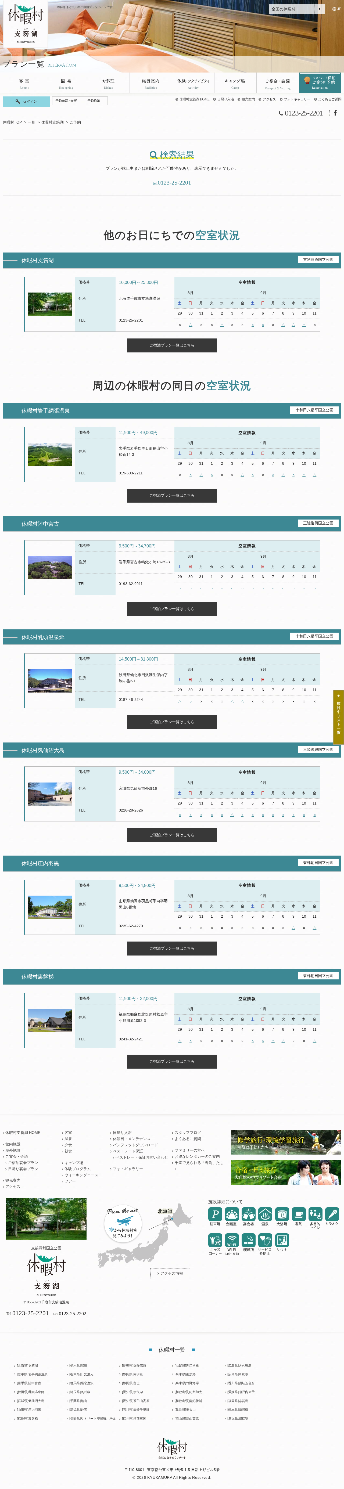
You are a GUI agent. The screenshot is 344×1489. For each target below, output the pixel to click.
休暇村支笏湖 (52, 122)
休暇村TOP (12, 122)
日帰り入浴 (225, 99)
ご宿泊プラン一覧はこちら (172, 345)
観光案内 (248, 99)
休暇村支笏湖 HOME (195, 99)
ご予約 (75, 122)
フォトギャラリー (297, 99)
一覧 (31, 122)
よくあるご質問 (329, 99)
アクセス (269, 99)
